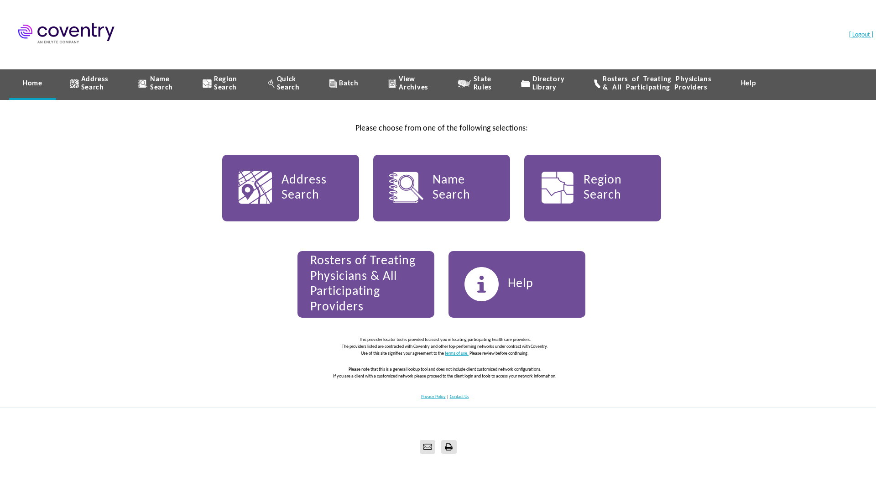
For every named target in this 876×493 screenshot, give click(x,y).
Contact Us (459, 397)
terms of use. (457, 353)
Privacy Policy (433, 397)
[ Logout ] (861, 34)
